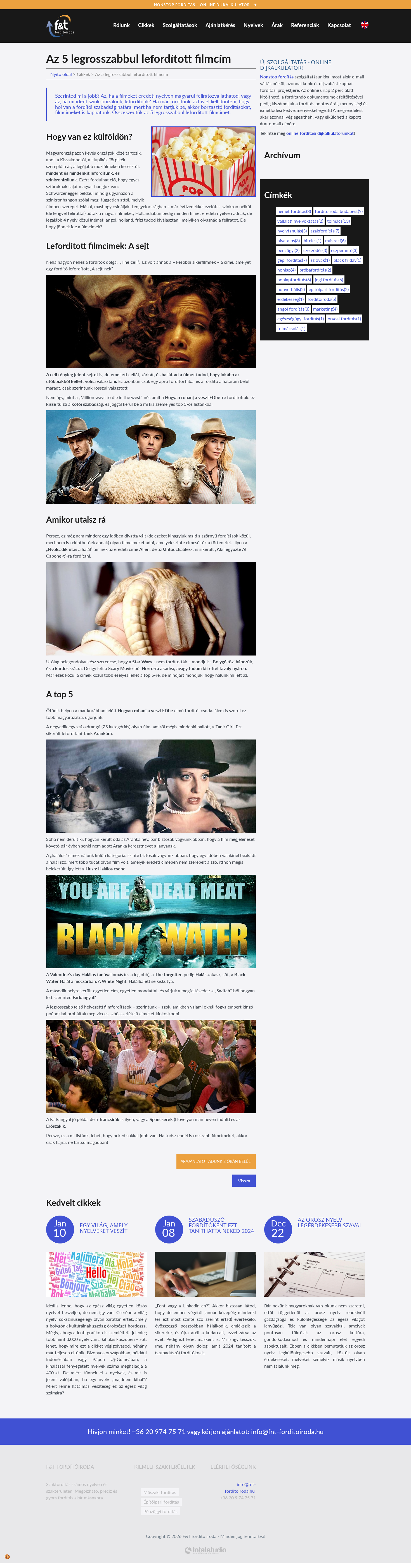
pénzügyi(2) (288, 250)
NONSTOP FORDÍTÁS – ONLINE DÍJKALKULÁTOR (202, 5)
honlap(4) (286, 269)
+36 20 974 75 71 (158, 1431)
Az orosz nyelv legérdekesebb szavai (329, 1222)
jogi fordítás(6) (329, 279)
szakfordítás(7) (325, 230)
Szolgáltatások (180, 25)
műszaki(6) (335, 240)
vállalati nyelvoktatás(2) (300, 221)
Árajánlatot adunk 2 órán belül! (216, 1161)
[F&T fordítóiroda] (60, 24)
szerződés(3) (315, 250)
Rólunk (121, 25)
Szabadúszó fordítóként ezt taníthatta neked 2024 (221, 1225)
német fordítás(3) (294, 211)
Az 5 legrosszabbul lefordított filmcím (131, 74)
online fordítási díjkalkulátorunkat (320, 133)
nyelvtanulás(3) (292, 230)
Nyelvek (253, 25)
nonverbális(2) (291, 289)
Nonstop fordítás (277, 76)
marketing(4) (325, 308)
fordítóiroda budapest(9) (339, 211)
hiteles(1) (312, 240)
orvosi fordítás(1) (344, 318)
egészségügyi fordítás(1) (300, 318)
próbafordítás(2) (315, 269)
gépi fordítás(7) (292, 260)
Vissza (244, 1180)
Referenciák (305, 25)
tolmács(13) (338, 221)
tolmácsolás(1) (291, 328)
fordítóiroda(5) (322, 299)
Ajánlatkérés (220, 25)
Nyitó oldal (61, 74)
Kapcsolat (339, 25)
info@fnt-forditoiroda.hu (286, 1431)
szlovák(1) (320, 260)
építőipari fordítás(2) (329, 289)
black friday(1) (347, 260)
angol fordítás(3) (293, 308)
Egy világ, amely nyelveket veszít (103, 1228)
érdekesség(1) (290, 299)
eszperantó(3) (344, 250)
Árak (277, 25)
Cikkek (146, 25)
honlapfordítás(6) (294, 279)
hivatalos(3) (288, 240)
